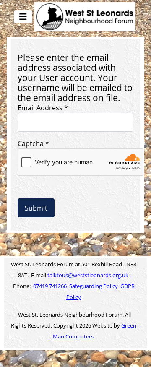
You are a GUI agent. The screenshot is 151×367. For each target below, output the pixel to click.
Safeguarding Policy (93, 286)
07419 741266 (50, 286)
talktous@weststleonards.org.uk (87, 275)
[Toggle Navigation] (23, 16)
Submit (36, 208)
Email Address (43, 107)
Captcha (33, 143)
